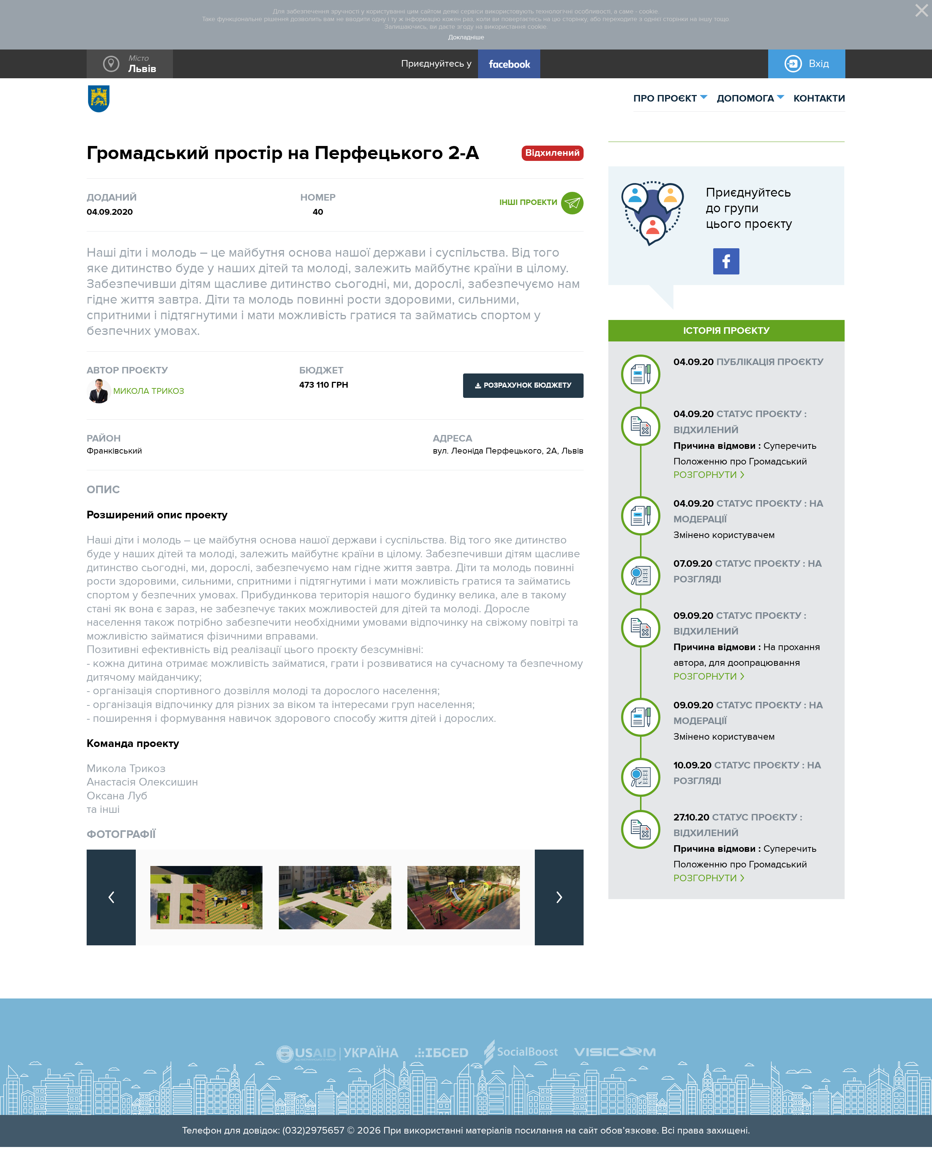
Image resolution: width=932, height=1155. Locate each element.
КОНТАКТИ (819, 98)
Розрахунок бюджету (528, 385)
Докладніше (466, 37)
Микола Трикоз (148, 391)
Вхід (819, 64)
